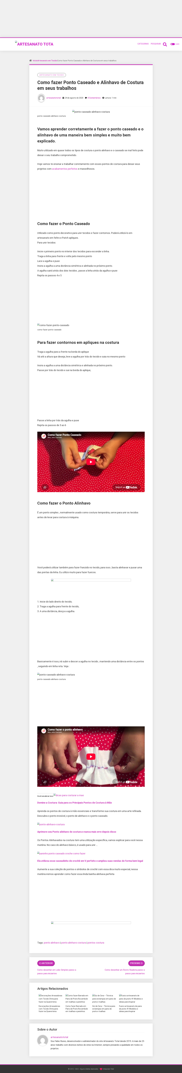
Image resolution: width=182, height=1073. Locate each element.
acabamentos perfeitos (65, 168)
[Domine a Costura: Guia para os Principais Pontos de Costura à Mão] (69, 795)
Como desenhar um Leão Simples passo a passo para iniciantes (56, 972)
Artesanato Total (108, 1069)
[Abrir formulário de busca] (165, 44)
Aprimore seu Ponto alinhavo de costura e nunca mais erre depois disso (76, 831)
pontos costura (96, 942)
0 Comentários (94, 98)
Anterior (47, 963)
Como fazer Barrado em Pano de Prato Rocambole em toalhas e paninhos (77, 1008)
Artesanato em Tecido (47, 61)
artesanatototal (53, 98)
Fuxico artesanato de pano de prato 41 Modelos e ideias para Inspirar (130, 1008)
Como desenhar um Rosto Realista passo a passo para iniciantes (125, 972)
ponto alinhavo (52, 942)
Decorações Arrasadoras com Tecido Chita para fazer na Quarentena (49, 1008)
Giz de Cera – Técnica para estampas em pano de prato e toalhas (103, 1008)
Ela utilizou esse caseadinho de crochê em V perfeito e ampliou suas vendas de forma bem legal (90, 860)
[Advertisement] (91, 18)
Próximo (135, 963)
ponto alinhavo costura (73, 942)
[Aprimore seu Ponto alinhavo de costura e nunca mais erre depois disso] (51, 824)
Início (35, 61)
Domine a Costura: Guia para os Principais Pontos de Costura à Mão (74, 802)
